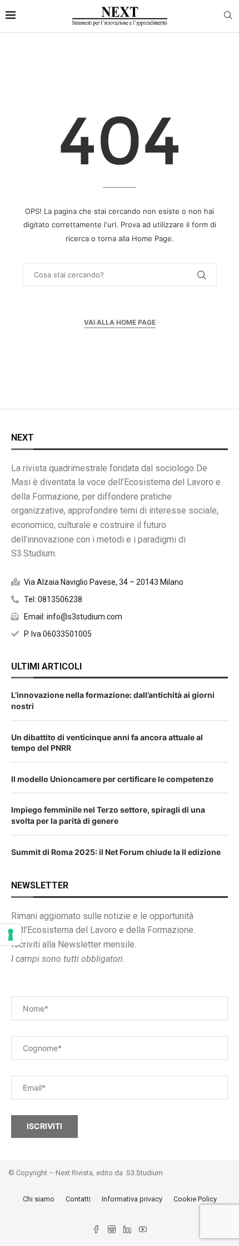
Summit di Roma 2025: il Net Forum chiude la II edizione (116, 852)
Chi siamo (38, 1199)
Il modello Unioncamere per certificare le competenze (112, 779)
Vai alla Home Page (120, 322)
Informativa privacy (132, 1199)
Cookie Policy (195, 1199)
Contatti (78, 1199)
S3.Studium (144, 1173)
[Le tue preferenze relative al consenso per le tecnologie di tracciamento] (10, 934)
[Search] (227, 16)
